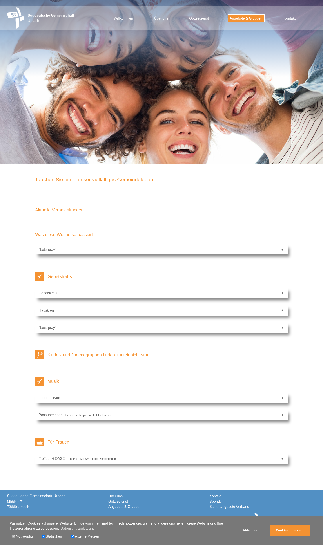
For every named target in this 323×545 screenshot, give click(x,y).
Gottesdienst (199, 18)
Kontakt (290, 18)
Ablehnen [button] (250, 530)
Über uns (161, 18)
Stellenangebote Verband (229, 507)
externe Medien (86, 536)
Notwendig (24, 536)
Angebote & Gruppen (246, 18)
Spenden (216, 501)
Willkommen (123, 18)
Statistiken (53, 536)
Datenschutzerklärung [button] (77, 528)
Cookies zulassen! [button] (290, 530)
